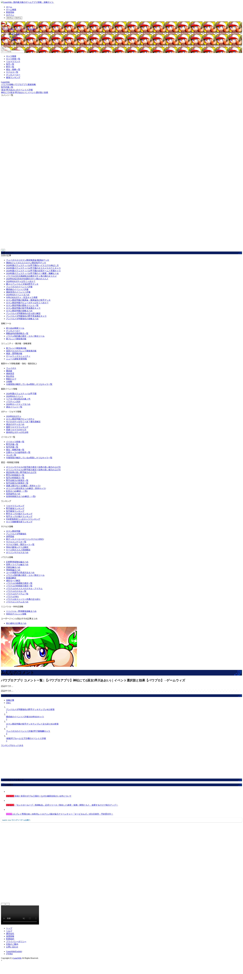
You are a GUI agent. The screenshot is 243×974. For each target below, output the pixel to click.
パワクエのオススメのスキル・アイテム (24, 588)
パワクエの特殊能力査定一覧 (19, 586)
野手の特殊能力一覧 (15, 475)
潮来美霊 (10, 373)
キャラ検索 (11, 56)
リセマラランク (13, 61)
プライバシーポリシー (16, 941)
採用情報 (10, 936)
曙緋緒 (9, 371)
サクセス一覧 (12, 72)
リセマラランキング (15, 506)
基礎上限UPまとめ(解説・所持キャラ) (23, 486)
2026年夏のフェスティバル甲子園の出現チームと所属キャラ (33, 271)
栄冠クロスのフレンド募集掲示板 (21, 351)
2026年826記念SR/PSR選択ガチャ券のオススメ (27, 279)
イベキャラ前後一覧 (15, 442)
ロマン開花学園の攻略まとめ (19, 311)
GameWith (17, 958)
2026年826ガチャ (13, 416)
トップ (9, 928)
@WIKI (9, 954)
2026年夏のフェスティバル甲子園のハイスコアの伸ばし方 (32, 265)
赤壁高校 (10, 536)
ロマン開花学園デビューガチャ (20, 419)
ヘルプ (9, 931)
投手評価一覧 (12, 447)
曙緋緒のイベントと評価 (17, 289)
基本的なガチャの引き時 (17, 432)
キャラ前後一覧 (13, 59)
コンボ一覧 (11, 455)
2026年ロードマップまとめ (18, 404)
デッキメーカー (13, 75)
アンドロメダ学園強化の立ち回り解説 (23, 313)
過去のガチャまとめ (15, 424)
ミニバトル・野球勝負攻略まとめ (21, 611)
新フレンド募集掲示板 (16, 339)
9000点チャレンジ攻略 (16, 614)
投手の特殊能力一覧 (15, 478)
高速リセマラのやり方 (16, 430)
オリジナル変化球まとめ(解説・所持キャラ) (26, 488)
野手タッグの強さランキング (19, 514)
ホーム (9, 7)
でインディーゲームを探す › (16, 820)
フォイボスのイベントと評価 (19, 287)
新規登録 (10, 12)
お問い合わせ (12, 947)
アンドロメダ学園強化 (16, 534)
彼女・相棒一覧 (13, 69)
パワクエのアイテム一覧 (17, 594)
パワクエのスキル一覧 (16, 591)
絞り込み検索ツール (15, 328)
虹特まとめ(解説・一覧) (17, 491)
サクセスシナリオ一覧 (16, 542)
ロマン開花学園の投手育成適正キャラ (23, 308)
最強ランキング (13, 77)
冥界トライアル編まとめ (17, 564)
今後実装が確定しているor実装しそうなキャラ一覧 (29, 384)
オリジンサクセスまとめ (17, 552)
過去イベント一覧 (14, 407)
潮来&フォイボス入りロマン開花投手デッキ (26, 263)
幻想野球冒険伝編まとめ (17, 562)
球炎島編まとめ (13, 570)
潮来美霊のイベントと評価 (18, 292)
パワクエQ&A (12, 596)
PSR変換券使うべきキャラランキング (23, 519)
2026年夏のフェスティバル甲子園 (21, 394)
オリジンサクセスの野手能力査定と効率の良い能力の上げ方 (33, 470)
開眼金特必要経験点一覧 (17, 333)
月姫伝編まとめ (13, 567)
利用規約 (10, 939)
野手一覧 (10, 67)
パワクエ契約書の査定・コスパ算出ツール (25, 336)
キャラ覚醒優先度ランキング (19, 522)
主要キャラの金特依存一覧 (18, 452)
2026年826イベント (14, 396)
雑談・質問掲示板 (14, 353)
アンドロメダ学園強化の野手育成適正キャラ (26, 316)
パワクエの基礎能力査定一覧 (19, 583)
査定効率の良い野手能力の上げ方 (21, 472)
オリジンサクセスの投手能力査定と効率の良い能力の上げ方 (33, 467)
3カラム (18, 18)
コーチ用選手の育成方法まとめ (20, 572)
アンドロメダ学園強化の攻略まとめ (22, 319)
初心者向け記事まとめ (16, 623)
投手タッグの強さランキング (19, 516)
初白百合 (10, 376)
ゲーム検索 (11, 10)
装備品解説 (11, 578)
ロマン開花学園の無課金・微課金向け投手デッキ (28, 300)
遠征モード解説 (13, 580)
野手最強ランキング (15, 508)
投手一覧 (10, 64)
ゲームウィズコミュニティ (18, 356)
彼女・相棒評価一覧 (15, 450)
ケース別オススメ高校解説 (18, 550)
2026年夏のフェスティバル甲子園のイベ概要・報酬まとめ (32, 273)
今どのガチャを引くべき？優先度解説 (23, 422)
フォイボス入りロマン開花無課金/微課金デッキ (27, 260)
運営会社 (10, 934)
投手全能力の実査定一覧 (17, 483)
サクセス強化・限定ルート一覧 (20, 544)
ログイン (10, 15)
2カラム (10, 18)
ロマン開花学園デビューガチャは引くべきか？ (27, 303)
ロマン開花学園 (13, 531)
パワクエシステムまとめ (17, 602)
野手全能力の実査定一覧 (17, 480)
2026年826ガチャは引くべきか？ (20, 281)
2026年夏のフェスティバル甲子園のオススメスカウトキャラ (33, 268)
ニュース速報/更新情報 (16, 359)
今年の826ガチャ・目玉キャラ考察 (21, 297)
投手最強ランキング (15, 511)
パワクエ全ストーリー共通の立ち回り (23, 599)
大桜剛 (9, 381)
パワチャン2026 (13, 402)
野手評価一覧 (12, 444)
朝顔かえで (11, 379)
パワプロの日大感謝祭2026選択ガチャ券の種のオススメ (31, 276)
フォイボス (11, 368)
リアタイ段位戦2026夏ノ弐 (18, 399)
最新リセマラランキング (17, 427)
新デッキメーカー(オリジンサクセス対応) (25, 539)
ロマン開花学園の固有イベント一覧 (22, 305)
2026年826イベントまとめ (17, 295)
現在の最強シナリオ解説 (17, 547)
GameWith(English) (14, 951)
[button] (124, 43)
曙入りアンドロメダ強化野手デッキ (22, 284)
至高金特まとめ (13, 494)
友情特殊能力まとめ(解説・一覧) (21, 496)
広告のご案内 (12, 944)
